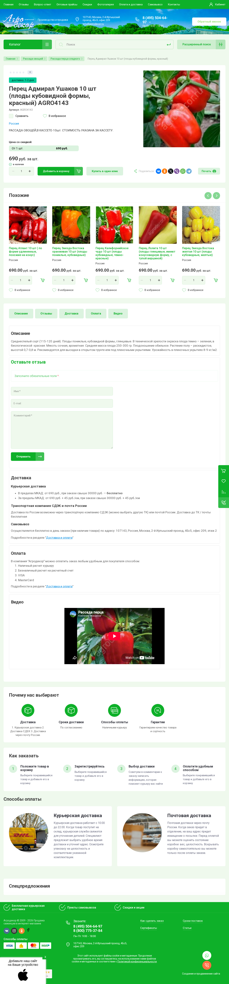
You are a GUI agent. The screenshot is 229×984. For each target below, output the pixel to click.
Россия (14, 123)
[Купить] (42, 280)
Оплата (96, 313)
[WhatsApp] (183, 171)
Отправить (23, 456)
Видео (118, 313)
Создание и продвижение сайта (201, 973)
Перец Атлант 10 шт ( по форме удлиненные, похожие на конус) (25, 251)
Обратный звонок (209, 21)
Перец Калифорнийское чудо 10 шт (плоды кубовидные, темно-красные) (112, 253)
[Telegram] (189, 171)
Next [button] (216, 195)
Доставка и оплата (59, 537)
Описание (21, 313)
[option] (181, 109)
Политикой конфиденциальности (137, 961)
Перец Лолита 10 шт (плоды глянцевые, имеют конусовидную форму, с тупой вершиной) (157, 253)
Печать (206, 171)
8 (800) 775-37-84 (87, 930)
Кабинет (220, 4)
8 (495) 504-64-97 (87, 926)
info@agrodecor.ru (93, 23)
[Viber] (176, 171)
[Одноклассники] (164, 171)
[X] (170, 171)
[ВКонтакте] (158, 171)
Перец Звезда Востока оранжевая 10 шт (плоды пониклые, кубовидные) (69, 251)
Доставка (71, 313)
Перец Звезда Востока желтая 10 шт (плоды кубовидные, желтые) (198, 251)
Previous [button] (208, 195)
